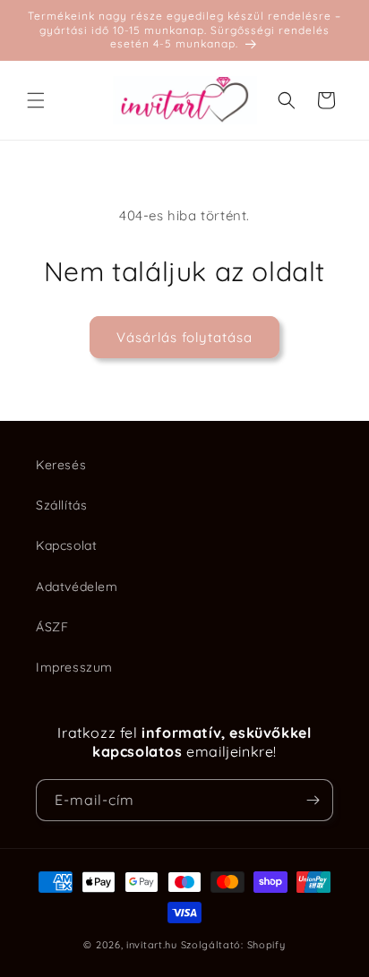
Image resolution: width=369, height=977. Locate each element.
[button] (36, 100)
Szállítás (61, 505)
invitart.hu (151, 944)
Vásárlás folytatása (184, 337)
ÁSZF (52, 627)
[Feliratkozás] (312, 800)
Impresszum (74, 667)
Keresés (61, 465)
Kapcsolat (66, 545)
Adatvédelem (77, 586)
